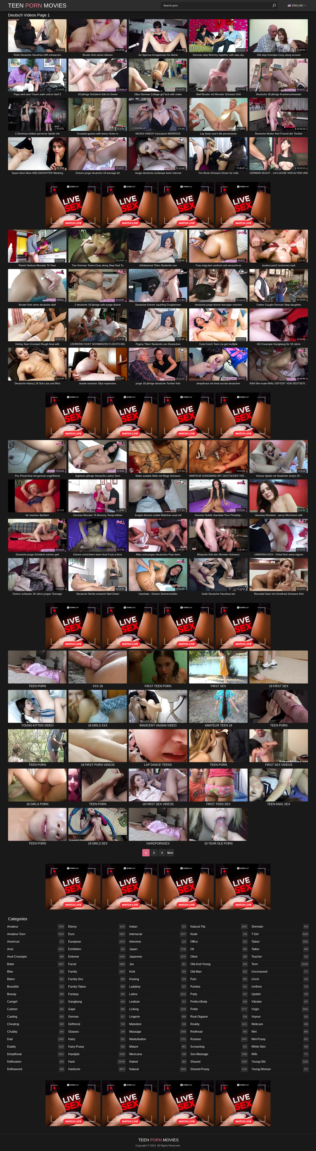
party (218, 994)
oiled (218, 956)
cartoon (35, 1009)
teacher (279, 956)
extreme (96, 956)
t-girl (279, 934)
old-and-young (218, 964)
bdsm (35, 979)
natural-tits (218, 926)
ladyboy (157, 986)
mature (157, 1046)
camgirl (35, 1001)
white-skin (279, 1046)
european (96, 941)
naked (157, 1061)
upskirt (279, 994)
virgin (279, 1009)
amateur (35, 926)
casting (35, 1016)
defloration (35, 1061)
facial (96, 964)
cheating (35, 1024)
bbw (35, 971)
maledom (157, 1024)
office (218, 941)
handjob (96, 1054)
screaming (218, 1046)
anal (35, 949)
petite (218, 1009)
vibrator (279, 1001)
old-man (218, 971)
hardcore (96, 1069)
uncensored (279, 971)
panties (218, 986)
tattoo (279, 949)
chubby (35, 1031)
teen (279, 964)
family (96, 971)
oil (218, 949)
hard (96, 1061)
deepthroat (35, 1054)
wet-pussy (279, 1039)
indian (157, 926)
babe (35, 964)
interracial (157, 934)
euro (96, 934)
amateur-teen (35, 934)
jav (157, 964)
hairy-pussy (96, 1046)
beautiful (35, 986)
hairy (96, 1039)
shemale (279, 926)
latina (157, 994)
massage (157, 1031)
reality (218, 1024)
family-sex (96, 979)
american (35, 941)
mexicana (157, 1054)
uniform (279, 986)
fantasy (96, 994)
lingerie (157, 1016)
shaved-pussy (218, 1069)
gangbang (96, 1001)
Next (170, 852)
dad (35, 1039)
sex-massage (218, 1054)
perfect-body (218, 1001)
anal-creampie (35, 956)
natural (157, 1069)
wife (279, 1054)
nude (218, 934)
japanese (157, 956)
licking (157, 1009)
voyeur (279, 1016)
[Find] (274, 5)
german (96, 1016)
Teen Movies (37, 5)
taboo (279, 941)
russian (218, 1039)
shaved (218, 1061)
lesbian (157, 1001)
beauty (35, 994)
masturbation (157, 1039)
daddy (35, 1046)
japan (157, 949)
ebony (96, 926)
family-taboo (96, 986)
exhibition (96, 949)
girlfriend (96, 1024)
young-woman (279, 1069)
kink (157, 971)
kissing (157, 979)
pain (218, 979)
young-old (279, 1061)
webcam (279, 1024)
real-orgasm (218, 1016)
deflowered (35, 1069)
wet (279, 1031)
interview (157, 941)
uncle (279, 979)
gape (96, 1009)
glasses (96, 1031)
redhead (218, 1031)
